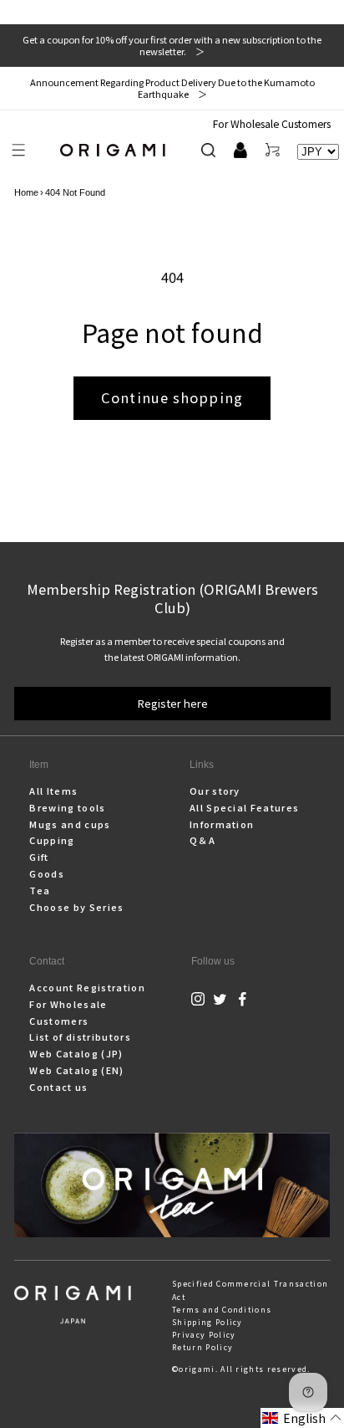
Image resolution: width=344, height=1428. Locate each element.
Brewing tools (67, 807)
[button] (19, 150)
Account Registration (86, 987)
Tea (39, 890)
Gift (38, 856)
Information (222, 824)
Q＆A (202, 840)
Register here (172, 703)
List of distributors (79, 1036)
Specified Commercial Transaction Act (250, 1290)
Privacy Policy (203, 1334)
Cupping (51, 840)
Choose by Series (76, 907)
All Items (53, 790)
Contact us (58, 1086)
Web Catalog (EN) (76, 1070)
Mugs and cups (69, 824)
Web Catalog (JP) (76, 1053)
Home (26, 192)
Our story (215, 790)
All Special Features (244, 807)
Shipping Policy (207, 1322)
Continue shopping (172, 397)
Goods (46, 873)
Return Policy (202, 1347)
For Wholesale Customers (272, 123)
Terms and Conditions (221, 1309)
